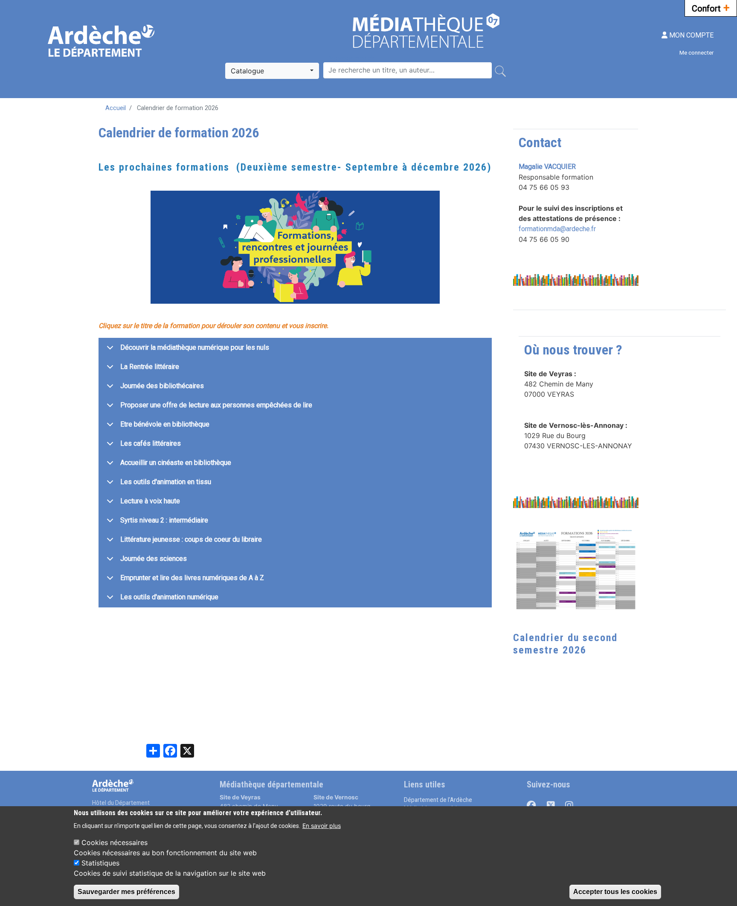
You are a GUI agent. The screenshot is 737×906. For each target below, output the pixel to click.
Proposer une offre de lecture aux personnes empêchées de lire (216, 405)
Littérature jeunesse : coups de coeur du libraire (191, 539)
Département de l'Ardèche (438, 799)
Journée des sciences (153, 559)
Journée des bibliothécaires (162, 386)
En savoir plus (321, 825)
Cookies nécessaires (114, 842)
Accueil (115, 108)
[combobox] (272, 71)
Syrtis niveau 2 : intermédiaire (164, 520)
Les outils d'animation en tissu (165, 482)
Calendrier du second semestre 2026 (565, 644)
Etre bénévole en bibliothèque (164, 424)
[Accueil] (102, 40)
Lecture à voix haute (150, 501)
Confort (711, 7)
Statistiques (100, 862)
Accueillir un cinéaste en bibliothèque (175, 463)
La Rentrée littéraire (149, 367)
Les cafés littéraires (150, 443)
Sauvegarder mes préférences (126, 891)
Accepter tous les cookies (615, 891)
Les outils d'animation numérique (169, 597)
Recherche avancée (351, 58)
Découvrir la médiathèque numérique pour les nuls (194, 347)
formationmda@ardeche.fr (557, 229)
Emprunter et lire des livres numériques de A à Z (192, 578)
